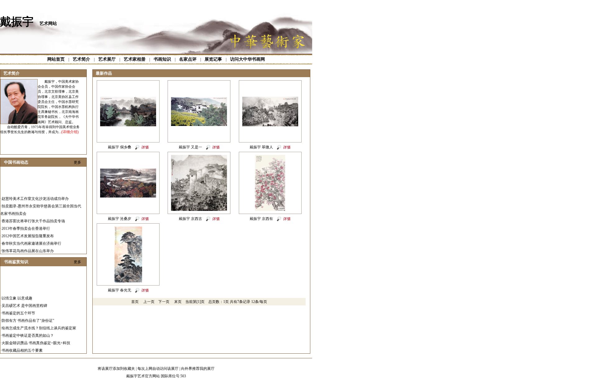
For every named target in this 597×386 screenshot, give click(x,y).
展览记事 (213, 59)
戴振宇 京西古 (190, 218)
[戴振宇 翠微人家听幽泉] (270, 125)
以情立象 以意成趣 (17, 294)
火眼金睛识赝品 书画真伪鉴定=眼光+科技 (36, 339)
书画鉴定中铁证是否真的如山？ (28, 332)
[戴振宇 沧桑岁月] (128, 196)
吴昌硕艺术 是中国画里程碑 (24, 302)
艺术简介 (81, 59)
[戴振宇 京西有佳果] (270, 209)
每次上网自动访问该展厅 (157, 368)
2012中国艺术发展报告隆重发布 (28, 232)
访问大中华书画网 (247, 59)
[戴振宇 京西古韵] (199, 209)
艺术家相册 (135, 59)
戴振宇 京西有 (261, 218)
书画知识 (162, 59)
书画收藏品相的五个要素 (22, 347)
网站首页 (56, 59)
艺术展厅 (107, 59)
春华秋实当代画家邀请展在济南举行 (31, 240)
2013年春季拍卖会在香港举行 (26, 225)
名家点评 (188, 59)
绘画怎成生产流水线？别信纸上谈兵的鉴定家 (39, 324)
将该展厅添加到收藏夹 (116, 368)
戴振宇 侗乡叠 (119, 147)
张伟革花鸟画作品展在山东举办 (28, 247)
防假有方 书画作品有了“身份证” (28, 317)
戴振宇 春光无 (119, 290)
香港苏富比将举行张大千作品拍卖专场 (33, 217)
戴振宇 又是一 (190, 147)
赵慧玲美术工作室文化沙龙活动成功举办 (35, 195)
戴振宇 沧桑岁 (119, 218)
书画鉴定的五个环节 (18, 309)
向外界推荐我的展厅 (198, 368)
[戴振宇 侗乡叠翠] (128, 125)
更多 (77, 162)
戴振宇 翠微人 (261, 147)
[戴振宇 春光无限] (128, 281)
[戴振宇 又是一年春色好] (199, 125)
